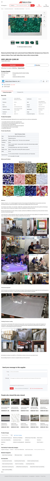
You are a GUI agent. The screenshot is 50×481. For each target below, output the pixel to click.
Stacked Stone (27, 442)
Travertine (39, 440)
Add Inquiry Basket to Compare (25, 46)
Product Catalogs (18, 435)
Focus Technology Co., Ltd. (17, 476)
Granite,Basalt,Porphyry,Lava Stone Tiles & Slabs (10, 437)
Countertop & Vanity (17, 440)
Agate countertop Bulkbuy (7, 469)
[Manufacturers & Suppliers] (25, 2)
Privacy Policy (43, 476)
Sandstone (3, 442)
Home (2, 8)
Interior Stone (39, 437)
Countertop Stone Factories (19, 460)
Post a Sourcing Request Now (36, 388)
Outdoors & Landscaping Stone (19, 442)
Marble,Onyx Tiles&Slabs (17, 437)
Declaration (38, 476)
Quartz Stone (27, 8)
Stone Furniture (40, 442)
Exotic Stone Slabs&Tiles (5, 440)
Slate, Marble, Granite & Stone (19, 8)
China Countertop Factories (7, 463)
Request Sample (21, 68)
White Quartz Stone (18, 455)
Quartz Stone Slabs (28, 455)
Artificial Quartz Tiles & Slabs (30, 437)
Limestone (27, 440)
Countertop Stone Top (30, 463)
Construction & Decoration (9, 8)
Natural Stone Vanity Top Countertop (37, 466)
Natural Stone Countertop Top (8, 466)
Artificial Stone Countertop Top (22, 466)
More (2, 471)
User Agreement (31, 476)
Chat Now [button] (38, 65)
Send (12, 388)
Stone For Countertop (19, 463)
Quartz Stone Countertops (7, 455)
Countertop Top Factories (7, 460)
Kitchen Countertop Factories (32, 460)
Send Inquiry (13, 65)
